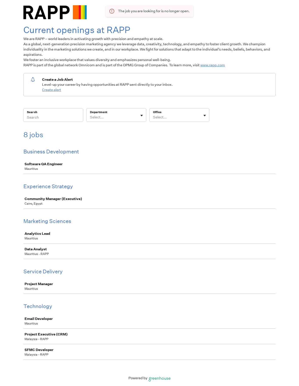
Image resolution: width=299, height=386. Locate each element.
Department (98, 112)
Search (32, 112)
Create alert (51, 90)
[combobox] (90, 117)
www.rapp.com (212, 65)
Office (157, 112)
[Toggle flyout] (141, 115)
